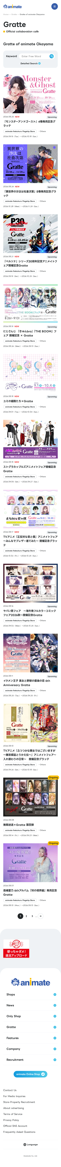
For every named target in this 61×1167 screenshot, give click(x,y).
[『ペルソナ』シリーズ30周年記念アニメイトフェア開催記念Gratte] (30, 246)
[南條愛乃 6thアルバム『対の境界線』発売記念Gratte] (30, 875)
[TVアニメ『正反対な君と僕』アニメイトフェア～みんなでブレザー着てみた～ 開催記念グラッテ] (30, 523)
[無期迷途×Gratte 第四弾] (30, 807)
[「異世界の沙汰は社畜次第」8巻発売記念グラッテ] (30, 176)
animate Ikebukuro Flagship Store (20, 131)
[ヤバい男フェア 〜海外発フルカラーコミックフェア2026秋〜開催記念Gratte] (30, 595)
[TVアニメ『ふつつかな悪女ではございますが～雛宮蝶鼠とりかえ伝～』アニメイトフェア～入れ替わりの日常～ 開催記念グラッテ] (30, 737)
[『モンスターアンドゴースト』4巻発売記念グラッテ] (30, 106)
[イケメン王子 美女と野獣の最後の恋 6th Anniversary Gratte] (30, 665)
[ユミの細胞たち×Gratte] (30, 383)
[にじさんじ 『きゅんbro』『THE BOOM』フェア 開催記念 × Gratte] (30, 316)
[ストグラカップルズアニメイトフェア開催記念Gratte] (30, 451)
